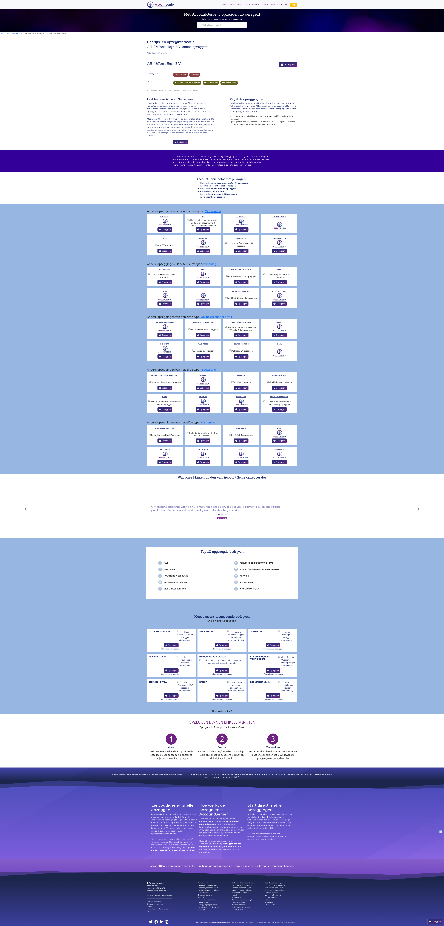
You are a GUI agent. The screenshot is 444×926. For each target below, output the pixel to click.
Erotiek (201, 897)
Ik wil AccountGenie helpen (158, 909)
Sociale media (237, 910)
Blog (286, 5)
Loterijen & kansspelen (240, 893)
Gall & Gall (241, 428)
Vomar (203, 375)
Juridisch (201, 910)
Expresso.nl (241, 238)
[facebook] (156, 922)
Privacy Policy (276, 922)
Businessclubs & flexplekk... (209, 890)
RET (202, 428)
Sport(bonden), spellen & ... (275, 885)
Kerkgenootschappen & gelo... (243, 883)
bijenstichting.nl (260, 682)
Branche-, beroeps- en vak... (209, 888)
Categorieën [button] (250, 5)
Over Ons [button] (275, 5)
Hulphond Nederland (176, 576)
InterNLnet (241, 397)
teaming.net (257, 632)
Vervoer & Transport (273, 895)
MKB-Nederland (279, 375)
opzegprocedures (231, 5)
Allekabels (203, 344)
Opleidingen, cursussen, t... (242, 900)
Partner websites (154, 902)
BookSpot (164, 217)
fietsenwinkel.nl (279, 238)
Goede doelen (203, 902)
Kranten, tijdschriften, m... (241, 888)
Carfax (279, 322)
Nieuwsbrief (211, 83)
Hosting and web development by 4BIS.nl (250, 922)
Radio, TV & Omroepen (240, 907)
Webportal (269, 902)
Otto (165, 238)
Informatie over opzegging (171, 649)
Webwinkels (180, 75)
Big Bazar (164, 344)
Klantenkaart (230, 83)
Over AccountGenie (155, 904)
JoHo (203, 217)
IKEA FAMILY (165, 450)
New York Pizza (279, 291)
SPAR (165, 291)
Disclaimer (267, 922)
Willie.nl (241, 375)
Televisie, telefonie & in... (274, 888)
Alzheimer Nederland (176, 582)
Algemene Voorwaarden (288, 922)
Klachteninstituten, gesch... (242, 885)
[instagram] (166, 922)
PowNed (244, 576)
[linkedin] (161, 922)
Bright (203, 682)
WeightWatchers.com (203, 322)
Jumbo (279, 270)
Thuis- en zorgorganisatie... (276, 890)
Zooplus (203, 238)
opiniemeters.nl (157, 657)
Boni (279, 428)
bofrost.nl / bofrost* (241, 270)
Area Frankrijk (279, 217)
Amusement (203, 883)
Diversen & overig (205, 895)
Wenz (164, 397)
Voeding (195, 75)
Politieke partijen (238, 905)
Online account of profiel (188, 83)
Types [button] (264, 5)
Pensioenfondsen (238, 902)
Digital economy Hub (164, 428)
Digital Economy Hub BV (218, 922)
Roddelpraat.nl (249, 582)
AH (203, 291)
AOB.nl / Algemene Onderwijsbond (259, 569)
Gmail (279, 344)
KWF (166, 563)
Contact (150, 906)
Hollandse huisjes (241, 344)
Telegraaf (169, 569)
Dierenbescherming (175, 589)
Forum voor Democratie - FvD (164, 375)
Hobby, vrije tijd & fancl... (208, 905)
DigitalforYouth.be (159, 632)
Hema (241, 450)
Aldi (203, 270)
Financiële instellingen (207, 900)
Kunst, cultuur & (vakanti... (241, 890)
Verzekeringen (270, 897)
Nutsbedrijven (237, 897)
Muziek (234, 895)
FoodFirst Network (241, 291)
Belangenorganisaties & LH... (209, 885)
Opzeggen (289, 64)
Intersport (203, 450)
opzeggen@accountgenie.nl (160, 895)
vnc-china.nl (206, 632)
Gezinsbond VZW (157, 682)
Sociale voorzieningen (274, 883)
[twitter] (151, 922)
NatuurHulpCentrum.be (212, 657)
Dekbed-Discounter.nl (241, 322)
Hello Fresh (164, 270)
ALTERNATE (241, 217)
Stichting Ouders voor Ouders (260, 658)
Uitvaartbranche (271, 893)
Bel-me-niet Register (165, 322)
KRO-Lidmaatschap (250, 589)
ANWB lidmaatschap (279, 397)
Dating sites (203, 893)
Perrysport (279, 450)
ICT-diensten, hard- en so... (208, 907)
